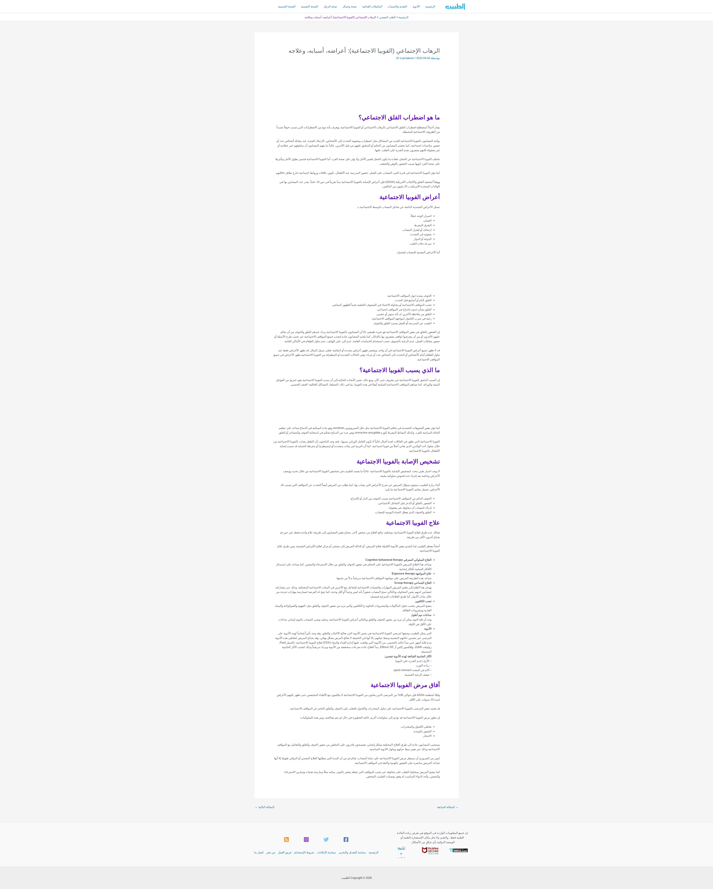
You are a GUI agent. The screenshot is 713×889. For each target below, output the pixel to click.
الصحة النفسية (309, 6)
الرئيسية (430, 6)
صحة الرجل (330, 6)
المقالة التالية (264, 807)
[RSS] (286, 839)
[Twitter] (326, 839)
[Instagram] (306, 839)
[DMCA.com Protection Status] (458, 850)
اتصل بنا (258, 852)
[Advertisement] (350, 89)
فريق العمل (284, 852)
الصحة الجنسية (286, 6)
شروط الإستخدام (304, 852)
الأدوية (416, 6)
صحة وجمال (350, 6)
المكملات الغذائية (372, 6)
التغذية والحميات (397, 6)
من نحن (270, 852)
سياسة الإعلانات (326, 852)
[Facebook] (346, 839)
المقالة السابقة (447, 807)
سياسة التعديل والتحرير (352, 852)
